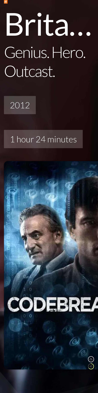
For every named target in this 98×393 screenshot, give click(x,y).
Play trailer (91, 359)
